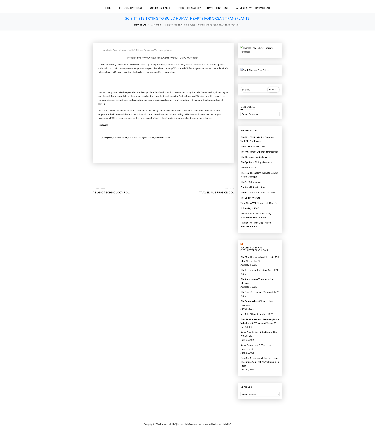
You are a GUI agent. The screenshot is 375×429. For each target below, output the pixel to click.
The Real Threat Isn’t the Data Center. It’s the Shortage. (259, 174)
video (167, 137)
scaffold (151, 137)
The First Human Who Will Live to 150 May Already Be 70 (260, 259)
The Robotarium (249, 167)
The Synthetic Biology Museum (256, 162)
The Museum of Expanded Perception (259, 151)
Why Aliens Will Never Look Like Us (259, 203)
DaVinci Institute (218, 7)
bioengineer (107, 137)
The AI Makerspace (250, 181)
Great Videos (119, 50)
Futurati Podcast (130, 7)
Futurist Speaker (160, 7)
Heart (130, 137)
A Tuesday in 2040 (250, 208)
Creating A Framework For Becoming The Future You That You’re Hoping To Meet (260, 362)
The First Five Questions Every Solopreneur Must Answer (256, 215)
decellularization (120, 137)
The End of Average (250, 197)
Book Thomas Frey (189, 7)
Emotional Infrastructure (253, 187)
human (137, 137)
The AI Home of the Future (254, 270)
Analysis (107, 50)
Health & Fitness (135, 50)
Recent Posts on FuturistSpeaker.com (254, 249)
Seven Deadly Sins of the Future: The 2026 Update (259, 334)
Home (109, 7)
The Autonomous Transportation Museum (257, 281)
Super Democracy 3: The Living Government (256, 347)
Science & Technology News (158, 50)
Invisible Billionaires (251, 314)
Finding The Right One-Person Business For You (256, 224)
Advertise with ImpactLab (253, 7)
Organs (143, 137)
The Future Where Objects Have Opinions (257, 303)
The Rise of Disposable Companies (258, 192)
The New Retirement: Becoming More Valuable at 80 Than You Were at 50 (260, 321)
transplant (159, 137)
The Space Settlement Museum (256, 292)
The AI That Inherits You (253, 146)
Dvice (105, 124)
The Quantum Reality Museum (256, 156)
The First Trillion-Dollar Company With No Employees (258, 139)
